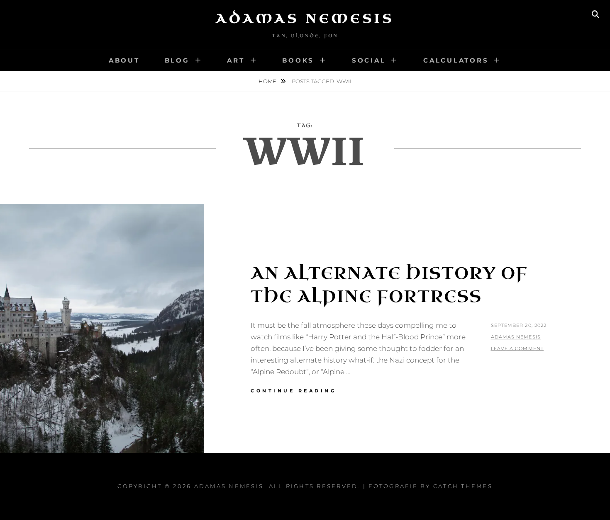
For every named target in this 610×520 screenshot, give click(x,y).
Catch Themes (463, 486)
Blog (177, 60)
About (124, 60)
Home (268, 81)
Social (369, 60)
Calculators (455, 60)
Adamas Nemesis (305, 18)
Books (298, 60)
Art (235, 60)
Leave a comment (517, 348)
